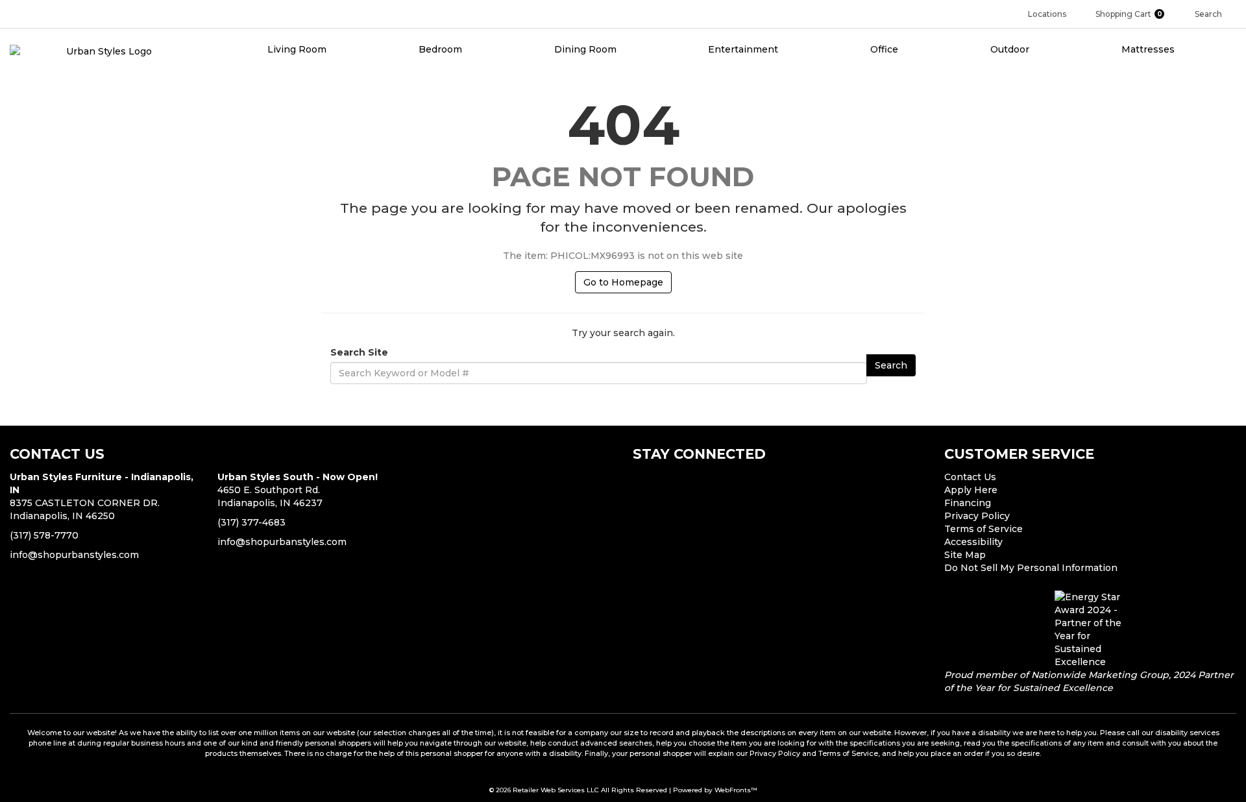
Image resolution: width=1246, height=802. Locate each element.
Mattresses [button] (1149, 49)
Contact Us (970, 477)
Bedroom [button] (442, 49)
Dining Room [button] (586, 49)
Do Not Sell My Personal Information (1031, 568)
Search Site (359, 352)
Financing (967, 503)
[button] (1135, 14)
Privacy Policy (977, 516)
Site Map (965, 555)
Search (891, 365)
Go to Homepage (623, 282)
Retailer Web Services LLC (556, 790)
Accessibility (973, 542)
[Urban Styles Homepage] (104, 50)
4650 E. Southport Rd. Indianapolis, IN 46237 (297, 490)
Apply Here (970, 490)
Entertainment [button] (744, 49)
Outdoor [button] (1011, 49)
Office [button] (885, 49)
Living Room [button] (298, 49)
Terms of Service (983, 529)
